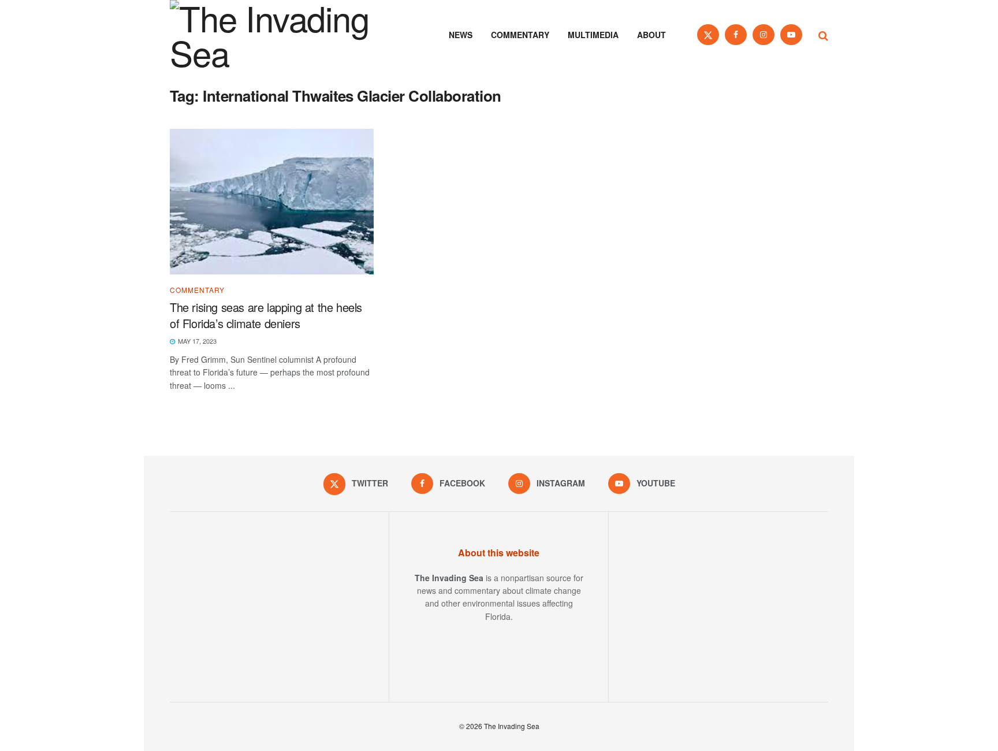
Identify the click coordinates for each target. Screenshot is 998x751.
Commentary (520, 34)
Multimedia (593, 34)
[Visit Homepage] (285, 34)
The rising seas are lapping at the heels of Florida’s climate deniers (266, 315)
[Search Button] (823, 34)
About (651, 34)
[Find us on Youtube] (791, 34)
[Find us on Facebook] (736, 34)
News (460, 34)
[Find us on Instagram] (763, 34)
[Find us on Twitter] (708, 34)
